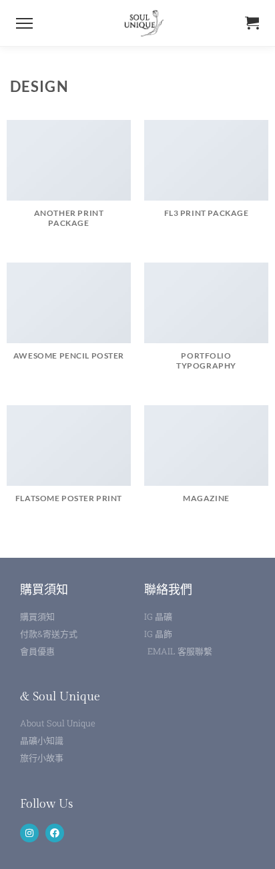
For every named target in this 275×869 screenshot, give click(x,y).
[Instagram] (29, 833)
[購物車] (252, 23)
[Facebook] (54, 833)
